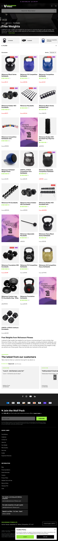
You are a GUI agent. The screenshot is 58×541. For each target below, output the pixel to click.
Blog (3, 467)
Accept (25, 536)
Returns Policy (5, 483)
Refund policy (5, 447)
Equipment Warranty (6, 455)
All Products (9, 23)
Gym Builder (4, 445)
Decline (45, 536)
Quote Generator (6, 472)
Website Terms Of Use (7, 480)
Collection (4, 437)
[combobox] (29, 11)
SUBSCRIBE (42, 418)
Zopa (3, 488)
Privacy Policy (43, 423)
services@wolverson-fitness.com (11, 501)
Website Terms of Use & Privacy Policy (39, 533)
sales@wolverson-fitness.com (10, 507)
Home (3, 23)
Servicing (4, 450)
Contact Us (4, 439)
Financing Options (6, 470)
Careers (3, 475)
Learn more (37, 413)
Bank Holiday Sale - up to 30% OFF (30, 1)
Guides (3, 453)
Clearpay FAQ (5, 485)
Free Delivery (5, 434)
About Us (4, 442)
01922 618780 (6, 513)
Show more (11, 32)
